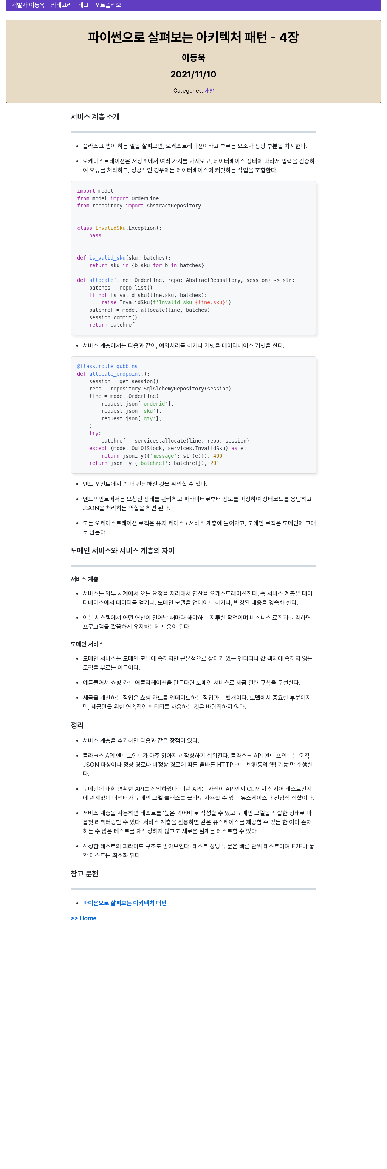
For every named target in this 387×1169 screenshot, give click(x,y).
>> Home (84, 918)
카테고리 (61, 5)
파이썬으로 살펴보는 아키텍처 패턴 (125, 903)
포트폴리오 (108, 5)
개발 (209, 90)
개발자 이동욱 (28, 5)
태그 (83, 5)
